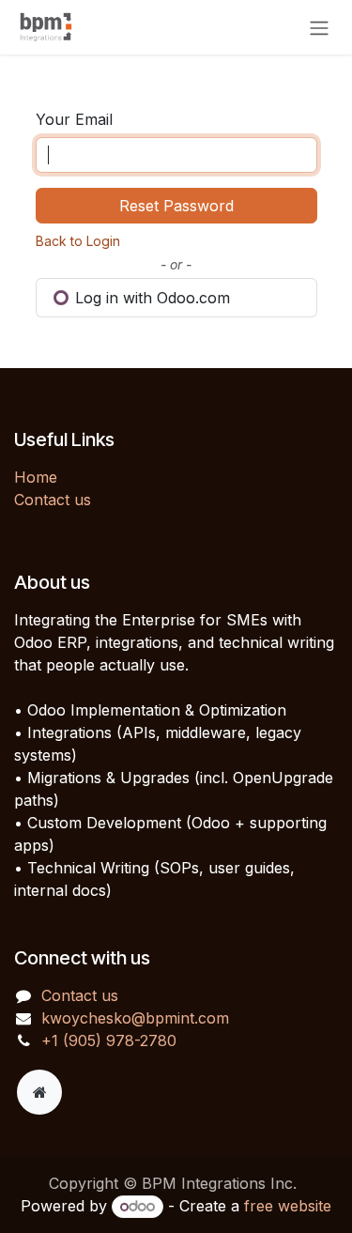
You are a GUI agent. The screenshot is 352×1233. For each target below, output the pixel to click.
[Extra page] (39, 1092)
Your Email (74, 119)
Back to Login (78, 241)
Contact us (52, 499)
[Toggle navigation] (319, 27)
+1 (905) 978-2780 (108, 1040)
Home (35, 477)
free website (287, 1205)
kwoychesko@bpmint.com (135, 1018)
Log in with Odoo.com (150, 297)
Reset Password (176, 205)
